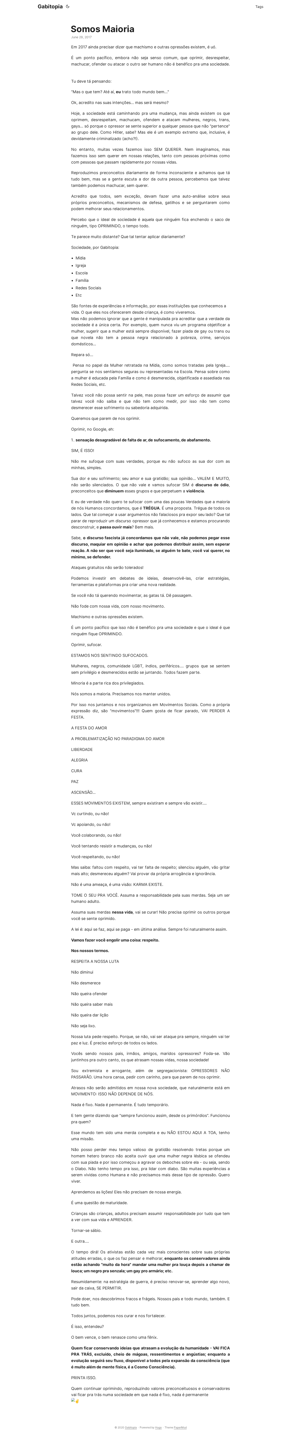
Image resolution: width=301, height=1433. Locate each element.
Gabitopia (50, 6)
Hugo (158, 1427)
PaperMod (180, 1427)
